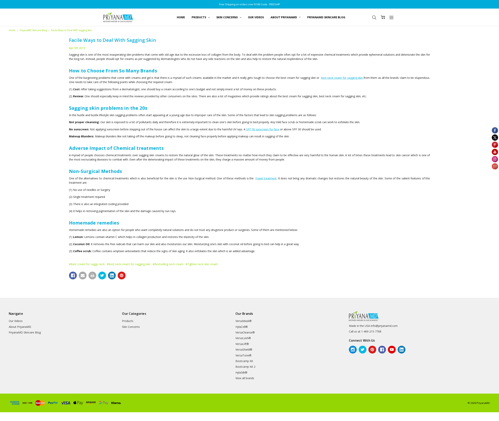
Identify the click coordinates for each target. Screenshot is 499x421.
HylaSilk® (241, 372)
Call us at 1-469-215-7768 (365, 331)
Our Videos (256, 17)
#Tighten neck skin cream (202, 264)
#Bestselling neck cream (168, 264)
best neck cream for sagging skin (342, 78)
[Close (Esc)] (1, 415)
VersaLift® (242, 344)
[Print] (92, 275)
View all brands (244, 378)
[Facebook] (73, 275)
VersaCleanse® (245, 332)
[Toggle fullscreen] (7, 415)
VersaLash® (243, 338)
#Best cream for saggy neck (87, 264)
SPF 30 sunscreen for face (262, 129)
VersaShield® (243, 349)
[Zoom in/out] (10, 415)
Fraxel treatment (266, 178)
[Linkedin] (112, 275)
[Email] (83, 275)
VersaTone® (243, 355)
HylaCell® (241, 327)
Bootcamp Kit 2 (245, 366)
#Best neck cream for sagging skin (128, 264)
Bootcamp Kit (244, 361)
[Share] (4, 415)
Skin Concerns (227, 17)
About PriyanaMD (284, 17)
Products (199, 17)
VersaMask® (243, 321)
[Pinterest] (122, 275)
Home (181, 17)
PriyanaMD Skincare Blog (326, 17)
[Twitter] (102, 275)
